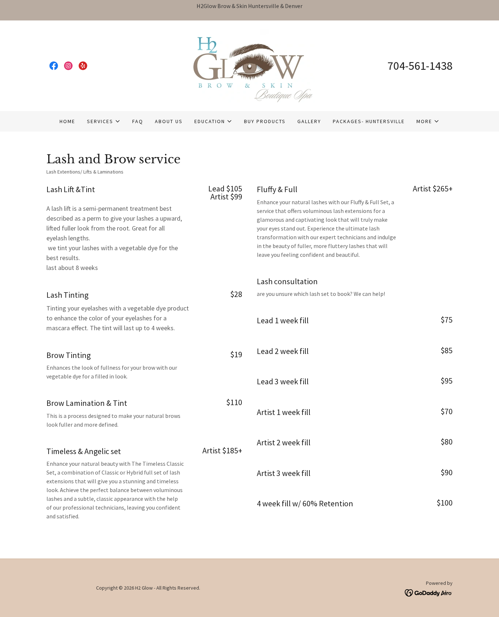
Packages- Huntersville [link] (369, 121)
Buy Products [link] (265, 121)
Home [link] (67, 121)
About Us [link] (169, 121)
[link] (53, 65)
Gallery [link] (309, 121)
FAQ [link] (137, 121)
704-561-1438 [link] (420, 65)
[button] (104, 121)
